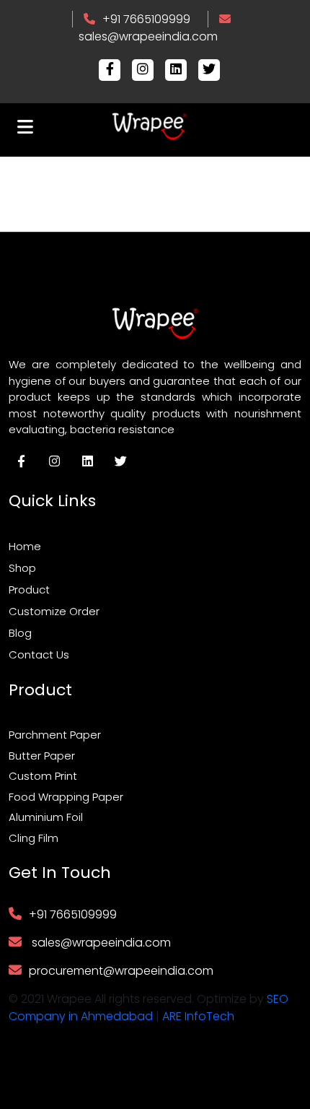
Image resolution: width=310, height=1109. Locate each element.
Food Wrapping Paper (66, 796)
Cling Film (33, 837)
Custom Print (43, 775)
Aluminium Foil (46, 817)
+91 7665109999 (146, 19)
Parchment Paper (55, 734)
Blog (20, 632)
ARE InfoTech (198, 1016)
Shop (22, 567)
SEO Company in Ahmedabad (148, 1008)
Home (25, 546)
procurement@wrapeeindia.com (121, 970)
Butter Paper (42, 755)
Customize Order (54, 611)
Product (29, 589)
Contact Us (39, 654)
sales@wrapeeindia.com (148, 36)
